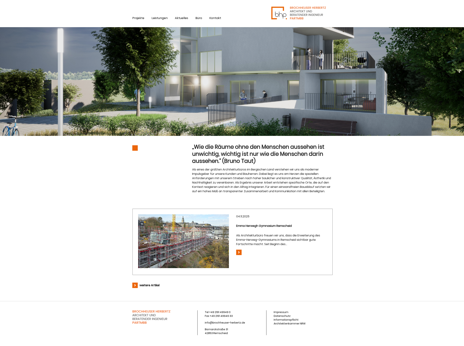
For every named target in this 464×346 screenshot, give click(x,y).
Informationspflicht (286, 320)
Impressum (281, 312)
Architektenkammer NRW (290, 323)
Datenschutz (282, 316)
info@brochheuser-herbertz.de (225, 322)
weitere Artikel (150, 285)
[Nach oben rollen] (456, 338)
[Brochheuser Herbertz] (298, 13)
